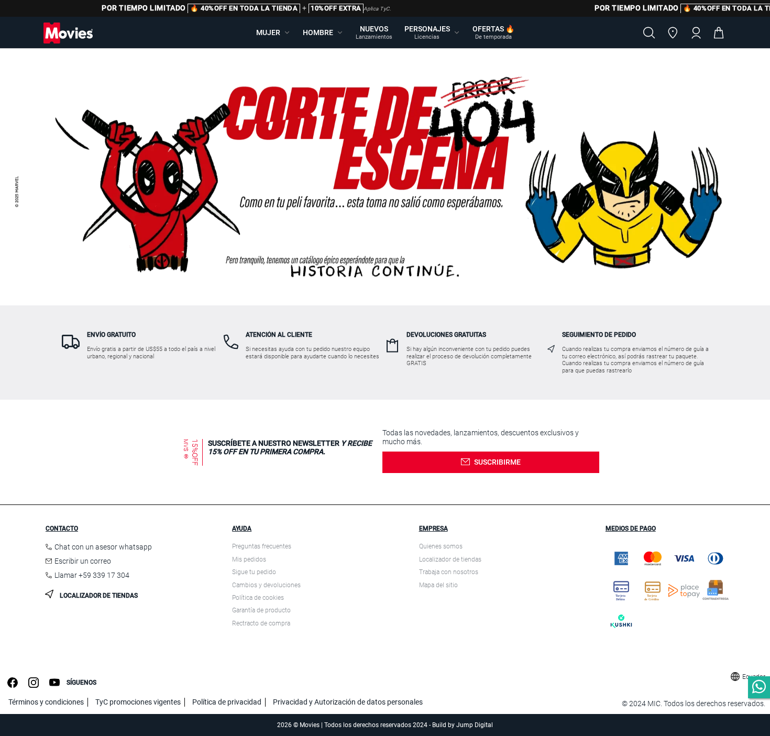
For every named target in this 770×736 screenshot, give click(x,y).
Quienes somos (441, 546)
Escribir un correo (82, 561)
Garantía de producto (261, 610)
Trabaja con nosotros (448, 572)
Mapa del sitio (438, 585)
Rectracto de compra (261, 623)
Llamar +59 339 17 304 (91, 575)
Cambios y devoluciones (266, 585)
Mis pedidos (249, 559)
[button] (273, 32)
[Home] (68, 33)
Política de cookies (258, 597)
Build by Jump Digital (462, 725)
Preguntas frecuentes (261, 546)
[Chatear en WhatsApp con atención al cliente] (759, 687)
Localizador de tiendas (98, 595)
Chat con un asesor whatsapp (103, 547)
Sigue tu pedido (254, 572)
